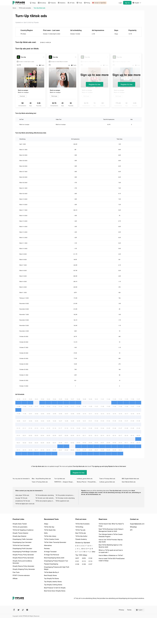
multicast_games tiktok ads (84, 478)
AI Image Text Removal (51, 555)
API (131, 530)
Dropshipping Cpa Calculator (22, 542)
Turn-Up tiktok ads (59, 478)
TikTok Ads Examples (82, 524)
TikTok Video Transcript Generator (55, 542)
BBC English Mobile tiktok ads (130, 478)
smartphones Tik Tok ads (22, 501)
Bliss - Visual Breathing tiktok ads (41, 478)
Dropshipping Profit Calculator (22, 548)
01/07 (90, 564)
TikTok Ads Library (50, 536)
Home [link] (14, 8)
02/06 (84, 558)
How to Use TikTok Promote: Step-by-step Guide (111, 541)
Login (120, 3)
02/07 (77, 558)
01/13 (84, 561)
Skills (46, 533)
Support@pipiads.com (137, 524)
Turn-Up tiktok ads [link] (39, 8)
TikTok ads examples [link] (25, 8)
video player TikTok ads (22, 495)
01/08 (84, 564)
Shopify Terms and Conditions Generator (22, 562)
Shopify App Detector (19, 536)
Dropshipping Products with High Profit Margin (56, 568)
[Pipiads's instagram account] (27, 609)
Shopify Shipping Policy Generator (24, 569)
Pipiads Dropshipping (51, 564)
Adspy (46, 524)
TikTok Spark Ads (50, 530)
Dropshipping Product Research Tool (56, 561)
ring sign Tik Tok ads (21, 498)
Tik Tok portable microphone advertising (66, 495)
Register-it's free (94, 84)
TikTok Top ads (80, 530)
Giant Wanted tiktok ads (128, 482)
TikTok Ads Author (81, 536)
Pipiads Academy (81, 539)
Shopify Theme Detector (20, 533)
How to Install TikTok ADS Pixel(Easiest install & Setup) (111, 559)
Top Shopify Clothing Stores (53, 585)
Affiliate (15, 578)
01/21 (77, 561)
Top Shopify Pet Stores (51, 578)
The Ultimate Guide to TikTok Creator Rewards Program (111, 535)
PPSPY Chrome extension (21, 575)
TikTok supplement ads (62, 501)
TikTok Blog (79, 527)
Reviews (47, 548)
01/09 (77, 564)
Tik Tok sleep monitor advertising (65, 498)
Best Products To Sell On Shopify (55, 588)
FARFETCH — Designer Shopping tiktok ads (65, 482)
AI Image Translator (50, 551)
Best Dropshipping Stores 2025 (54, 558)
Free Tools (16, 572)
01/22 (90, 558)
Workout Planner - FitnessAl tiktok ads (88, 482)
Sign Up (127, 3)
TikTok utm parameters (20, 527)
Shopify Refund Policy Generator (23, 558)
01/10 (90, 561)
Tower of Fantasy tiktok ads (107, 478)
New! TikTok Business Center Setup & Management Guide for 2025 (111, 530)
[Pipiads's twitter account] (18, 609)
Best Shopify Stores (50, 575)
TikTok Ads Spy (49, 527)
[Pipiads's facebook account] (14, 609)
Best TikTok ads (80, 533)
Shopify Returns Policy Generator (23, 566)
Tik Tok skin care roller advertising (45, 498)
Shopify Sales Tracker (20, 524)
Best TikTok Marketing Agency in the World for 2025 (110, 546)
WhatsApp (133, 527)
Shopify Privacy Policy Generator (23, 555)
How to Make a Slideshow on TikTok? (111, 555)
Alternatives (48, 545)
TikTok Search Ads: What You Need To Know (111, 525)
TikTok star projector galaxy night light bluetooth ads (46, 501)
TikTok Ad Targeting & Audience (23, 530)
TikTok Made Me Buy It (51, 572)
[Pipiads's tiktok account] (22, 609)
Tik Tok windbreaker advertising (45, 495)
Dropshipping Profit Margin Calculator (25, 551)
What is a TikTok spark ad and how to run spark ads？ (111, 551)
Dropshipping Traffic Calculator (23, 539)
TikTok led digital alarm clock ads (24, 504)
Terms (129, 610)
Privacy (121, 610)
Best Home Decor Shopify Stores (54, 591)
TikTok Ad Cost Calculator (21, 545)
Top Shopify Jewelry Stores (53, 581)
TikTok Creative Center (51, 539)
